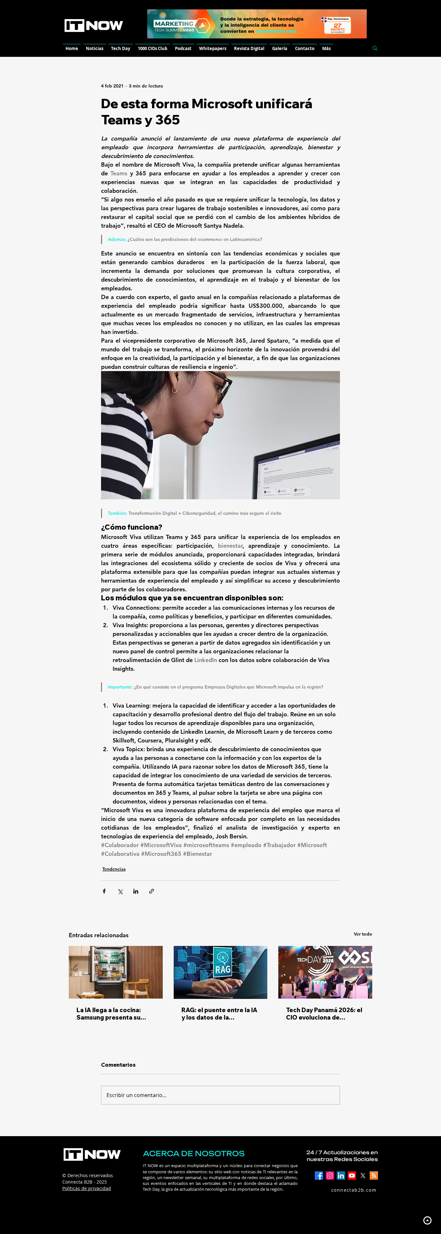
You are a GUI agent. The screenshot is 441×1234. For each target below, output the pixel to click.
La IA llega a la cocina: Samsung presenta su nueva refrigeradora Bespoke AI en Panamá (110, 1013)
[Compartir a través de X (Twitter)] (120, 891)
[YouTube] (352, 1175)
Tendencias (114, 869)
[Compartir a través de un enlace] (152, 891)
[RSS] (374, 1175)
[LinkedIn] (341, 1175)
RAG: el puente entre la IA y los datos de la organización (219, 1013)
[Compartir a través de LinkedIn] (136, 891)
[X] (363, 1175)
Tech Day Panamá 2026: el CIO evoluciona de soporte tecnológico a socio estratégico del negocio (324, 1013)
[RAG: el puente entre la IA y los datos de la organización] (221, 972)
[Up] (427, 1220)
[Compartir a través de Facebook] (104, 891)
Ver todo (363, 934)
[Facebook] (319, 1175)
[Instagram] (330, 1175)
